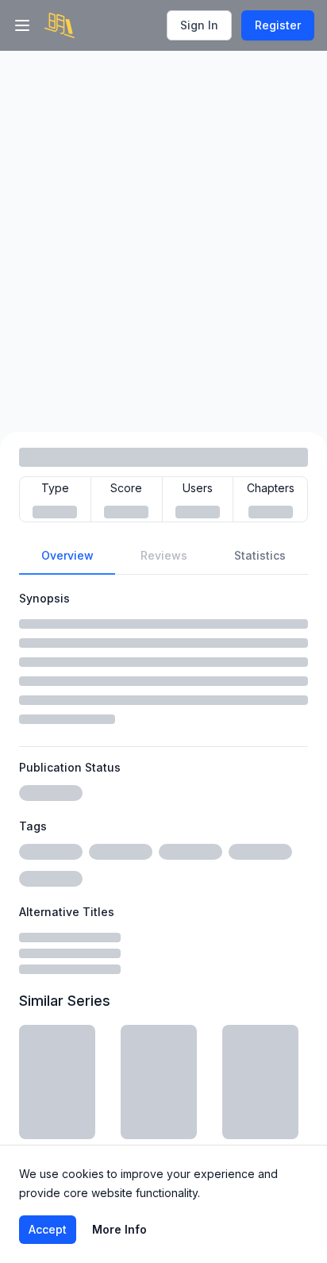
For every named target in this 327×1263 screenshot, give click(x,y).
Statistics (260, 555)
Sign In (199, 25)
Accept (48, 1229)
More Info (119, 1229)
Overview (67, 555)
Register (278, 25)
